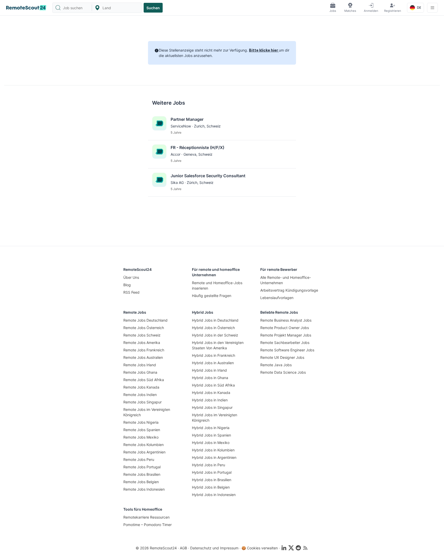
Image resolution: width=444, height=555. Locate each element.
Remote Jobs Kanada (141, 387)
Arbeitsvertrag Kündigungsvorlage (289, 290)
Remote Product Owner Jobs (284, 327)
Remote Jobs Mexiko (141, 437)
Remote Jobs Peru (138, 459)
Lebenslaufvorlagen (276, 297)
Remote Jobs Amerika (141, 342)
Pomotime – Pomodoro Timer (147, 524)
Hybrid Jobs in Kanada (211, 392)
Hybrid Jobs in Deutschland (215, 320)
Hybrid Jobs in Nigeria (210, 427)
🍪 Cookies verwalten (260, 548)
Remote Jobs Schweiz (142, 335)
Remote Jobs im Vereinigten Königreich (146, 412)
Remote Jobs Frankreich (143, 350)
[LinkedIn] (284, 548)
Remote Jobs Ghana (140, 372)
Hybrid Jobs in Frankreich (213, 355)
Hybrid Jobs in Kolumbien (213, 450)
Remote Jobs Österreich (143, 327)
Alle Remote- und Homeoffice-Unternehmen (285, 280)
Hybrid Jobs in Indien (210, 400)
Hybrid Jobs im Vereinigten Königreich (214, 417)
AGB (183, 548)
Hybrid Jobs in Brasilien (211, 480)
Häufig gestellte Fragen (211, 295)
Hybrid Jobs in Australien (213, 363)
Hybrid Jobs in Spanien (211, 435)
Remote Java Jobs (276, 365)
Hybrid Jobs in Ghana (210, 377)
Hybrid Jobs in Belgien (211, 487)
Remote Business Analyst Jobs (285, 320)
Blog (127, 285)
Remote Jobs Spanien (141, 430)
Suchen (153, 8)
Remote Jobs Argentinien (144, 452)
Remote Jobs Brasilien (141, 474)
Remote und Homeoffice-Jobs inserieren (217, 285)
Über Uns (131, 277)
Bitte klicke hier (264, 50)
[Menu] (432, 8)
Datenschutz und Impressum (214, 548)
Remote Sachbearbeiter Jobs (284, 342)
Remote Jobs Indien (140, 394)
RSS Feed (131, 292)
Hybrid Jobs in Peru (208, 465)
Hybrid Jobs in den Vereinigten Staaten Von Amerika (218, 345)
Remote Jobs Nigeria (141, 422)
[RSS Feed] (305, 548)
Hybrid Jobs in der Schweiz (215, 335)
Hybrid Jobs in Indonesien (214, 494)
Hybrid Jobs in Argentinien (214, 457)
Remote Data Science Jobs (283, 372)
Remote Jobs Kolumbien (143, 444)
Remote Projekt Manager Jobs (285, 335)
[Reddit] (298, 548)
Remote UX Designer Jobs (282, 357)
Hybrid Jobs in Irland (209, 370)
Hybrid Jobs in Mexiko (210, 442)
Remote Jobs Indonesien (144, 489)
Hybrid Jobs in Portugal (212, 472)
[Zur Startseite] (26, 7)
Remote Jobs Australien (143, 357)
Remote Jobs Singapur (142, 402)
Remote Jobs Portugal (142, 467)
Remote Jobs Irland (139, 365)
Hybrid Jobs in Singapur (212, 407)
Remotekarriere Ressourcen (146, 517)
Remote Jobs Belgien (141, 482)
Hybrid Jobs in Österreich (213, 327)
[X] (291, 548)
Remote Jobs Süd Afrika (143, 380)
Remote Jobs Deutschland (145, 320)
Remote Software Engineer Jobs (287, 350)
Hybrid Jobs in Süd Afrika (213, 385)
